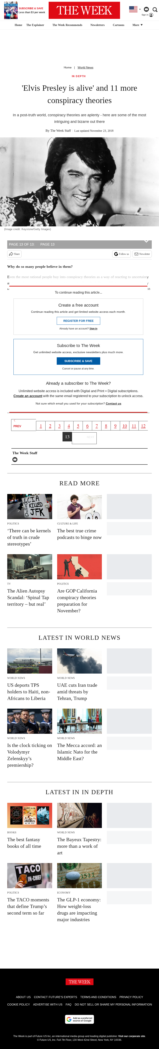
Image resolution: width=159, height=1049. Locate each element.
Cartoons (118, 25)
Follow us (124, 254)
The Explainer (35, 25)
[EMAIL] (15, 459)
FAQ (68, 1004)
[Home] (18, 25)
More (136, 25)
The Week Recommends (67, 25)
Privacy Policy (131, 997)
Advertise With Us (47, 1004)
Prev (17, 426)
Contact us (113, 403)
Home (68, 67)
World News (85, 67)
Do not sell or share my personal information (113, 1004)
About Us (23, 997)
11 (134, 426)
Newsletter (144, 254)
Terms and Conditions (98, 997)
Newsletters (97, 25)
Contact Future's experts (55, 997)
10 (124, 426)
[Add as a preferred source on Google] (79, 1019)
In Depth (79, 76)
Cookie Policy (18, 1004)
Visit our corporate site (131, 1036)
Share (17, 254)
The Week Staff (60, 130)
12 (143, 426)
